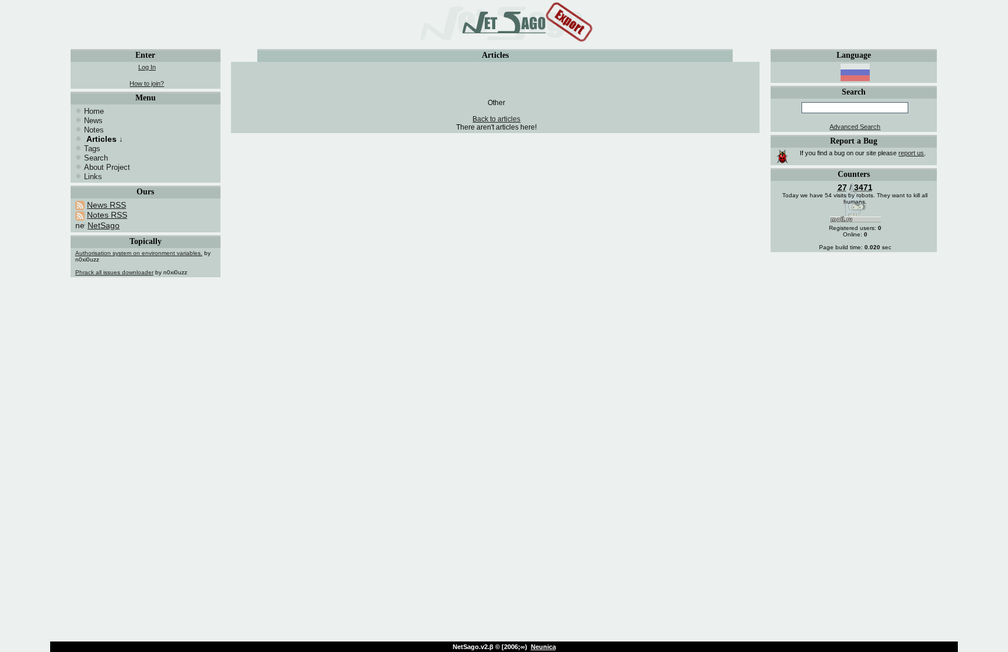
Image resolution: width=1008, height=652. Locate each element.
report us (911, 152)
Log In (147, 67)
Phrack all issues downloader (114, 272)
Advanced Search (855, 126)
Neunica (543, 646)
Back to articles (496, 119)
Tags (92, 148)
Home (94, 111)
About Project (107, 167)
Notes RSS (107, 214)
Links (93, 176)
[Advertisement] (496, 81)
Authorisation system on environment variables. (138, 253)
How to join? (147, 83)
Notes (94, 129)
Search (96, 158)
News (93, 120)
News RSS (106, 205)
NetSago (104, 225)
